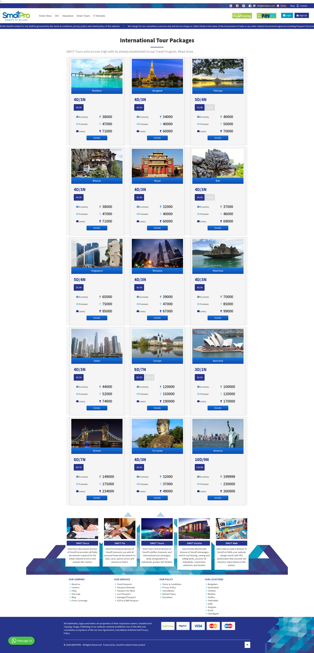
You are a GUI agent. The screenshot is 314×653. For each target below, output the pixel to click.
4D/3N (79, 107)
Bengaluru (213, 584)
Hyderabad (213, 587)
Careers (75, 587)
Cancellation (168, 590)
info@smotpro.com (266, 5)
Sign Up (303, 15)
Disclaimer (167, 597)
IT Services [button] (99, 15)
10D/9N (199, 467)
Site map (76, 594)
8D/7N (139, 377)
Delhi (210, 603)
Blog (292, 5)
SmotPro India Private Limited (130, 644)
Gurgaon (212, 607)
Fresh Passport (124, 584)
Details (97, 137)
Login (288, 15)
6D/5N (210, 107)
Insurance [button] (67, 15)
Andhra (211, 597)
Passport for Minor (126, 590)
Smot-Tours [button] (83, 15)
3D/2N (200, 377)
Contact (302, 5)
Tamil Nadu (213, 600)
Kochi (210, 610)
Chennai (212, 590)
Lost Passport (124, 594)
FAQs (74, 590)
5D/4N (200, 107)
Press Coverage (79, 600)
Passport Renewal (126, 587)
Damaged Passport (126, 597)
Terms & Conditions (171, 584)
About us (76, 584)
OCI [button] (57, 15)
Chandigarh (213, 613)
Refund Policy (169, 594)
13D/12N (150, 377)
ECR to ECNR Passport (127, 600)
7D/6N (210, 197)
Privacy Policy (169, 587)
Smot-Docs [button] (45, 15)
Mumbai (211, 594)
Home (282, 5)
